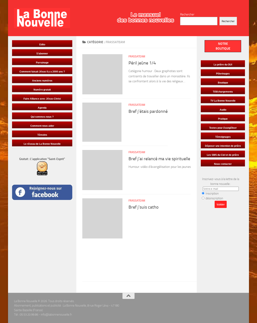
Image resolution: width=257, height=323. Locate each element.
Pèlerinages (223, 73)
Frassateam (136, 56)
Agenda (42, 107)
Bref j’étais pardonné (148, 111)
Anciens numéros (42, 80)
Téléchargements (223, 91)
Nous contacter (223, 164)
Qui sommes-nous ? (42, 116)
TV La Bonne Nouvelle (223, 100)
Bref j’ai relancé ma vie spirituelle (159, 158)
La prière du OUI (223, 64)
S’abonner (42, 53)
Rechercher (187, 14)
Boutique (223, 82)
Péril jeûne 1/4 (142, 63)
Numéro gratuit (42, 89)
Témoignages (223, 137)
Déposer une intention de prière (223, 146)
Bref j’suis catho (143, 207)
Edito (42, 44)
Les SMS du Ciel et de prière (223, 155)
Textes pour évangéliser (223, 127)
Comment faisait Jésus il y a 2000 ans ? (42, 71)
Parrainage (42, 62)
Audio (223, 109)
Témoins (42, 134)
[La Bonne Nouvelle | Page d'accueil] (42, 18)
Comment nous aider (42, 125)
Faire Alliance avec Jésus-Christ (42, 98)
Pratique (223, 118)
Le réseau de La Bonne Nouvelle (42, 144)
